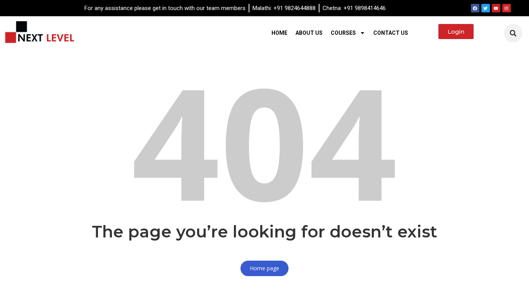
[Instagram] (506, 8)
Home (279, 33)
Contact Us (390, 33)
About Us (309, 33)
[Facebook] (475, 8)
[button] (513, 33)
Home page (264, 268)
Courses (343, 33)
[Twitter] (485, 8)
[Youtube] (496, 8)
